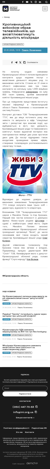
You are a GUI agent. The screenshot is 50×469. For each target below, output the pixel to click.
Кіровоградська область (21, 303)
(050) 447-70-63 (23, 407)
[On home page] (8, 9)
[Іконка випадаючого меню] (45, 8)
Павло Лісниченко (31, 50)
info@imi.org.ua (23, 412)
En (3, 2)
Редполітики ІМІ (39, 428)
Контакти (29, 432)
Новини (6, 303)
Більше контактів (24, 418)
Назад (7, 17)
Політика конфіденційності (16, 428)
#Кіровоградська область (15, 276)
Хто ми (19, 432)
